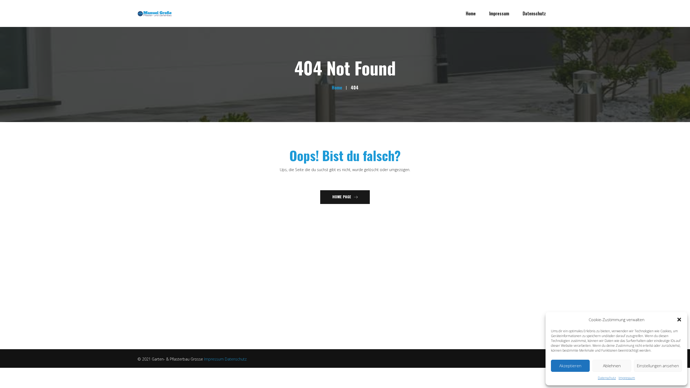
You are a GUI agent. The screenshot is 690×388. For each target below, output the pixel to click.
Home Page (341, 196)
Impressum (627, 378)
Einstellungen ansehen (658, 365)
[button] (679, 319)
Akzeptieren (570, 365)
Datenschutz (607, 378)
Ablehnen (612, 365)
